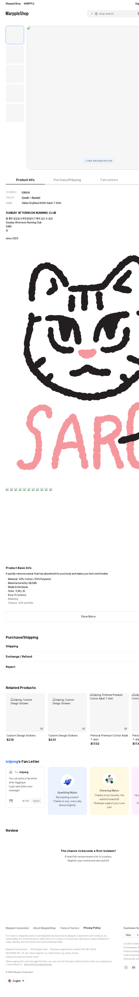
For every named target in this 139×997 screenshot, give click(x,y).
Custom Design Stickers (21, 735)
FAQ (128, 935)
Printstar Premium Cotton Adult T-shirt (109, 737)
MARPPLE (29, 3)
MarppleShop (13, 3)
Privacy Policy (92, 927)
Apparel (35, 197)
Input (36, 800)
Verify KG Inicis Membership (38, 964)
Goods (25, 197)
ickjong (26, 192)
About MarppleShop (44, 928)
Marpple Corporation (17, 928)
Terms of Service (69, 928)
